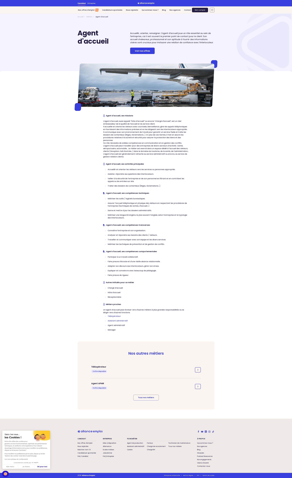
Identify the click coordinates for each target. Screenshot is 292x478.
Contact (187, 10)
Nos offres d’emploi (88, 10)
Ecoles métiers (108, 449)
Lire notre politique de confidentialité (16, 459)
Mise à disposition (109, 443)
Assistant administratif (135, 446)
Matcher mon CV (84, 449)
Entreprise (91, 3)
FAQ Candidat (83, 456)
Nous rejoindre (132, 10)
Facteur (150, 443)
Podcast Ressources (204, 456)
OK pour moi (42, 466)
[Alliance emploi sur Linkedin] (205, 431)
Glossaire (200, 453)
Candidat (82, 3)
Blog (164, 10)
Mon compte (200, 10)
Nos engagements (204, 459)
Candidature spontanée (112, 10)
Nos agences (174, 10)
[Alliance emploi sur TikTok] (213, 431)
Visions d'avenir (203, 463)
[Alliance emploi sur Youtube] (202, 431)
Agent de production (135, 443)
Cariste (130, 449)
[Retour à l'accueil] (146, 3)
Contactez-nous (203, 466)
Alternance (107, 446)
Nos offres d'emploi (85, 443)
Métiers (89, 17)
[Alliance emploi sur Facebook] (198, 431)
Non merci (10, 466)
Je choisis (26, 466)
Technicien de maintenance (179, 443)
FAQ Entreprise (108, 456)
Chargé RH (151, 449)
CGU (198, 475)
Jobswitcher (107, 453)
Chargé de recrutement (156, 446)
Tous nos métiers (146, 397)
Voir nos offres (142, 50)
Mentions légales (188, 475)
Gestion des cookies (208, 475)
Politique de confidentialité (172, 475)
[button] (5, 474)
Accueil (80, 17)
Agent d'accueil (102, 17)
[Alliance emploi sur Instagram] (209, 431)
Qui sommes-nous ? (150, 10)
